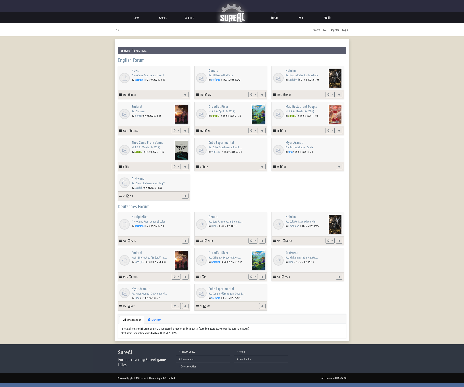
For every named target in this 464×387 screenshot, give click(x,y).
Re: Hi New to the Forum (221, 75)
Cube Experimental (221, 142)
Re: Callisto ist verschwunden (300, 221)
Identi (137, 115)
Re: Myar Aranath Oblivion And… (149, 293)
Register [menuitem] (334, 29)
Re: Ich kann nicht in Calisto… (301, 257)
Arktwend (138, 178)
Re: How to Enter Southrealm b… (302, 75)
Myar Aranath (294, 142)
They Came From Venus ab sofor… (149, 221)
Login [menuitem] (345, 29)
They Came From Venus (147, 142)
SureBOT (216, 115)
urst (290, 151)
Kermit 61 (139, 79)
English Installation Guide (299, 147)
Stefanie (215, 79)
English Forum (131, 60)
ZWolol (138, 187)
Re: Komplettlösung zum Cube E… (226, 293)
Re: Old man (138, 111)
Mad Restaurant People (301, 106)
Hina (213, 225)
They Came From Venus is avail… (149, 75)
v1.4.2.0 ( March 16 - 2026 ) (146, 147)
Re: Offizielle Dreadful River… (224, 257)
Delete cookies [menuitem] (188, 366)
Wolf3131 (216, 151)
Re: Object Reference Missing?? (148, 183)
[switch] (118, 29)
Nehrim (290, 70)
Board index (244, 359)
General (213, 70)
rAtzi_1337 (140, 261)
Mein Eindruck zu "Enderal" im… (149, 257)
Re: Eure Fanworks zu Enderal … (225, 221)
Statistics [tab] (156, 319)
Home (241, 351)
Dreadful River (218, 106)
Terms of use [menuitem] (187, 359)
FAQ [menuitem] (325, 29)
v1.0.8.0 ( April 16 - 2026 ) (221, 111)
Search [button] (316, 29)
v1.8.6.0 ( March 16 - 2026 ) (299, 111)
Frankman (293, 225)
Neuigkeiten (140, 216)
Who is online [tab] (133, 319)
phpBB (133, 378)
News (135, 70)
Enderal (137, 106)
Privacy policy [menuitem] (187, 351)
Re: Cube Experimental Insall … (225, 147)
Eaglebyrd (293, 79)
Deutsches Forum (134, 206)
